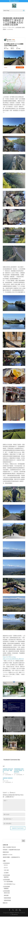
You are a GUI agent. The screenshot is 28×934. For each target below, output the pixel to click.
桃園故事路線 (7, 898)
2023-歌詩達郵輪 (8, 881)
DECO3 (6, 867)
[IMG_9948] (14, 347)
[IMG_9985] (14, 630)
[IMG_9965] (14, 520)
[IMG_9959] (14, 439)
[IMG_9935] (14, 133)
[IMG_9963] (14, 502)
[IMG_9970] (14, 557)
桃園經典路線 (7, 900)
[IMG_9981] (14, 750)
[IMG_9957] (14, 420)
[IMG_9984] (14, 612)
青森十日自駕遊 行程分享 (9, 847)
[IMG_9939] (14, 151)
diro (5, 27)
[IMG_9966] (14, 538)
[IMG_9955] (14, 402)
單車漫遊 (6, 895)
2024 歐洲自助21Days (9, 884)
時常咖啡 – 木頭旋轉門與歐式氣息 (11, 849)
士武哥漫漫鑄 (6, 886)
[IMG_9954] (14, 384)
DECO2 (6, 865)
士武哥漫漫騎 (18, 27)
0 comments (10, 29)
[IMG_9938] (14, 188)
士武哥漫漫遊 (6, 879)
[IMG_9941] (14, 206)
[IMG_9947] (14, 329)
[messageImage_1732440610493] (14, 261)
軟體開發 (6, 888)
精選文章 (5, 903)
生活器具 (6, 872)
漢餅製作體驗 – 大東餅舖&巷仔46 (11, 857)
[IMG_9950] (14, 366)
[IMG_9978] (14, 732)
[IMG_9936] (14, 170)
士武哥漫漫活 (6, 863)
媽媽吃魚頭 (6, 852)
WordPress (15, 914)
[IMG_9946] (14, 311)
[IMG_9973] (14, 593)
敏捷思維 (6, 877)
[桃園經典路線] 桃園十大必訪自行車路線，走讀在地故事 (19, 770)
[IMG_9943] (14, 225)
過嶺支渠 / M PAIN (7, 854)
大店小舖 (6, 870)
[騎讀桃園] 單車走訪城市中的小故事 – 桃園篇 (8, 770)
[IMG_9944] (14, 243)
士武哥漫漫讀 (6, 875)
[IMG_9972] (14, 575)
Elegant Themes (14, 912)
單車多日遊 (7, 893)
